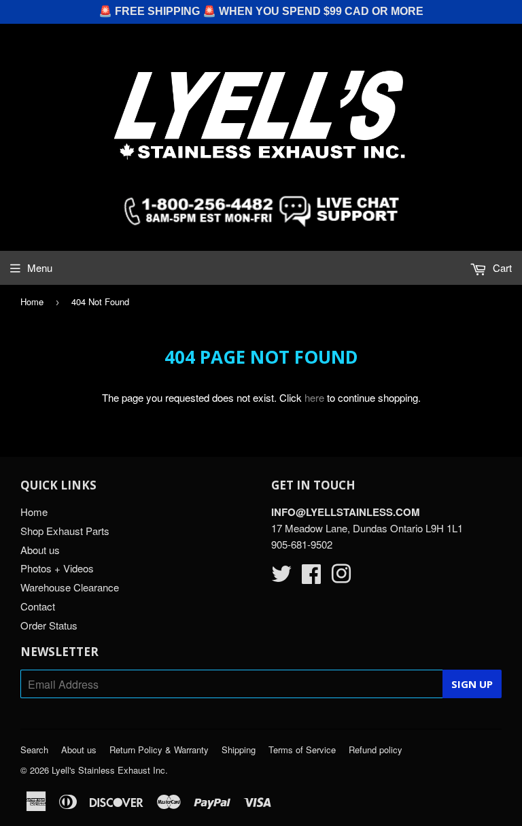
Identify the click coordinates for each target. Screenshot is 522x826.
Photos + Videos (57, 568)
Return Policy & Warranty (159, 749)
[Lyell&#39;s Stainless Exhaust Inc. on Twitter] (281, 577)
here (314, 397)
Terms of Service (302, 749)
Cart (501, 267)
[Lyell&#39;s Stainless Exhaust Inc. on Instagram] (341, 577)
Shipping (239, 749)
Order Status (48, 625)
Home (32, 301)
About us (40, 550)
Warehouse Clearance (69, 587)
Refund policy (375, 749)
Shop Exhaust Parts (64, 530)
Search (34, 749)
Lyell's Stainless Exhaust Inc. (110, 769)
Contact (37, 606)
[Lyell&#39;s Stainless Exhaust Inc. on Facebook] (311, 577)
